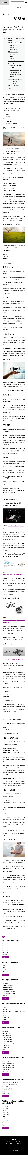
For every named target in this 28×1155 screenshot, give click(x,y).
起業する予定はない (8, 1093)
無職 (4, 1049)
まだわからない (6, 1091)
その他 (4, 970)
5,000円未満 (6, 1061)
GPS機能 (12, 56)
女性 (4, 967)
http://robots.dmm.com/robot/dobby (13, 574)
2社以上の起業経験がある (9, 1089)
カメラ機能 (12, 54)
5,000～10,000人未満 (8, 1043)
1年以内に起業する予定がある (10, 1085)
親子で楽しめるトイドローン (16, 74)
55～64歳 (5, 952)
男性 (4, 965)
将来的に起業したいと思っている (10, 1083)
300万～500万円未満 (8, 985)
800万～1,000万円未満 (8, 989)
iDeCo (4, 1110)
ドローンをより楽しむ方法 (13, 86)
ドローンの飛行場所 (14, 81)
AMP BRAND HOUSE (10, 1145)
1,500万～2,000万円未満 (9, 993)
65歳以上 (5, 954)
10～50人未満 (6, 1033)
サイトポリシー (19, 1141)
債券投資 (5, 1121)
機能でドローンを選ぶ (13, 52)
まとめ (9, 88)
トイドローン (12, 47)
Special (20, 7)
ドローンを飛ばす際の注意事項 (15, 79)
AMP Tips (7, 14)
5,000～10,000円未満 (8, 1063)
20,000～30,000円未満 (8, 1067)
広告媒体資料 (18, 1143)
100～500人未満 (7, 1037)
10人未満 (5, 1031)
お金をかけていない (7, 1071)
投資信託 (5, 1106)
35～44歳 (5, 948)
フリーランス (6, 1017)
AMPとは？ (8, 1141)
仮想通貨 (5, 1112)
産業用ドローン (13, 49)
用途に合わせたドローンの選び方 (15, 43)
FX (4, 1116)
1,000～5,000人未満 (8, 1041)
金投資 (4, 1119)
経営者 (4, 1015)
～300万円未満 (6, 983)
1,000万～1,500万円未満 (9, 991)
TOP (17, 7)
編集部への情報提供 (9, 1143)
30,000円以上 (6, 1069)
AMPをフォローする (14, 1150)
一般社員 (5, 1007)
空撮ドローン (12, 45)
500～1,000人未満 (7, 1039)
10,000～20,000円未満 (8, 1065)
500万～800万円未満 (8, 987)
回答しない (5, 972)
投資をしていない (7, 1125)
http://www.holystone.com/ (15, 659)
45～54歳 (5, 950)
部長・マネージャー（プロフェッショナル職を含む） (14, 1011)
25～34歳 (5, 946)
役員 (4, 1013)
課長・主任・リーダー (7, 1009)
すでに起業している (7, 1087)
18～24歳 (5, 944)
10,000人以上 (6, 1045)
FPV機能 (12, 58)
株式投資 (5, 1108)
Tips (5, 11)
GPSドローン (12, 76)
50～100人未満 (7, 1035)
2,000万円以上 (6, 995)
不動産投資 (6, 1114)
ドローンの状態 (13, 83)
